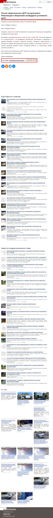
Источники (17, 7)
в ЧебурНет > (7, 9)
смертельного (11, 32)
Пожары (39, 7)
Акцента (45, 43)
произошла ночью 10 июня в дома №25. (26, 37)
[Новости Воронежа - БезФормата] (8, 1)
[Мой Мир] (13, 66)
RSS (14, 516)
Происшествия (31, 7)
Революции (39, 32)
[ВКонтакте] (3, 66)
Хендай (16, 41)
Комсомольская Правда (16, 60)
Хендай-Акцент (9, 39)
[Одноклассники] (6, 66)
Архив (11, 7)
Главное (5, 7)
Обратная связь (6, 513)
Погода (24, 7)
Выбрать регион (6, 514)
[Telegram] (10, 66)
